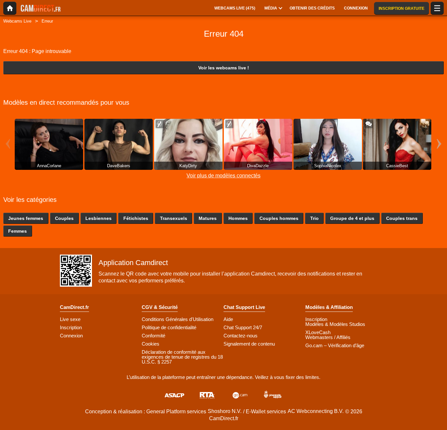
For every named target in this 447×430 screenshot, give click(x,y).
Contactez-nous (241, 335)
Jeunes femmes (25, 218)
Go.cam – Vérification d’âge (334, 345)
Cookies (150, 344)
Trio (314, 218)
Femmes (17, 231)
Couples (64, 218)
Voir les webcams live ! (223, 67)
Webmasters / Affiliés (327, 337)
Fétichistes (135, 218)
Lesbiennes (98, 218)
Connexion (71, 335)
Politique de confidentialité (169, 327)
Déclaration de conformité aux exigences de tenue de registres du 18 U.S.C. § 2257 (182, 357)
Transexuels (173, 218)
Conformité (153, 335)
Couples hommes (278, 218)
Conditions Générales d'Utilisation (177, 319)
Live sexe (70, 319)
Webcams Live (17, 21)
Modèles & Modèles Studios (335, 324)
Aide (228, 319)
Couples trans (402, 218)
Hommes (238, 218)
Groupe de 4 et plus (352, 218)
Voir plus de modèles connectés (223, 175)
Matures (208, 218)
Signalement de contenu (249, 344)
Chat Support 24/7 (243, 327)
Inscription (71, 327)
